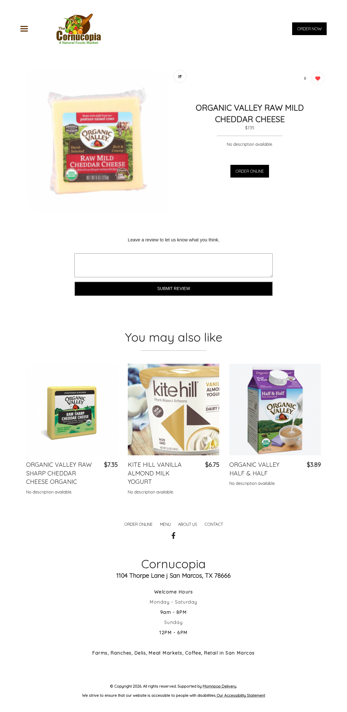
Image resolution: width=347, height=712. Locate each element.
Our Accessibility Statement (240, 695)
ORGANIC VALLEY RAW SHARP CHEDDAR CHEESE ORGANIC (59, 473)
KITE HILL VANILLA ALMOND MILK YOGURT (155, 473)
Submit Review (173, 288)
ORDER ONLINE (249, 171)
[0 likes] (316, 78)
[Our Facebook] (173, 535)
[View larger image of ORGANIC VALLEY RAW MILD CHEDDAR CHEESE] (97, 141)
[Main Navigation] (24, 29)
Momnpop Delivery (219, 686)
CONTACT (213, 524)
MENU (165, 524)
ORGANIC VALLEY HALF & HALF (254, 469)
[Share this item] (180, 76)
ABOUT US (187, 524)
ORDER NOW (309, 28)
